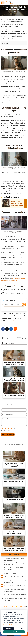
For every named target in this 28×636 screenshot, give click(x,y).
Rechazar (8, 628)
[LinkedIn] (11, 329)
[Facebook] (3, 329)
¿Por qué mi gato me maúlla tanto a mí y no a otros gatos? (14, 291)
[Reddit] (15, 329)
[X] (7, 329)
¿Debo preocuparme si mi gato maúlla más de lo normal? (13, 294)
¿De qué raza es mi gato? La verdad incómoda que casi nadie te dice (14, 586)
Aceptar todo (14, 631)
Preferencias (20, 628)
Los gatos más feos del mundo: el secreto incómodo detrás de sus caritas (15, 581)
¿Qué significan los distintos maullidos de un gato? (14, 289)
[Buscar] (22, 304)
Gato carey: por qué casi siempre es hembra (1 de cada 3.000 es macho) (14, 590)
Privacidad (5, 624)
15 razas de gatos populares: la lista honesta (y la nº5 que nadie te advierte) (15, 563)
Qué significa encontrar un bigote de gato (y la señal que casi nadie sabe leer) (21, 336)
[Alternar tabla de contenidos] (23, 43)
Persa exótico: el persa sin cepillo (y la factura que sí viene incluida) (15, 599)
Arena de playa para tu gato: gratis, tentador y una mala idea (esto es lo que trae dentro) (7, 336)
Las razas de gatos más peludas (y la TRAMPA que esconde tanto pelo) (14, 568)
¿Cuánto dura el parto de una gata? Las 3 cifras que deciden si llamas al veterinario (15, 595)
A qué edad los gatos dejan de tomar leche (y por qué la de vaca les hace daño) (15, 559)
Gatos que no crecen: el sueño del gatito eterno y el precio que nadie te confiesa (14, 577)
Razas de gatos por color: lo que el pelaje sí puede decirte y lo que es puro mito (14, 572)
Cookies (11, 624)
